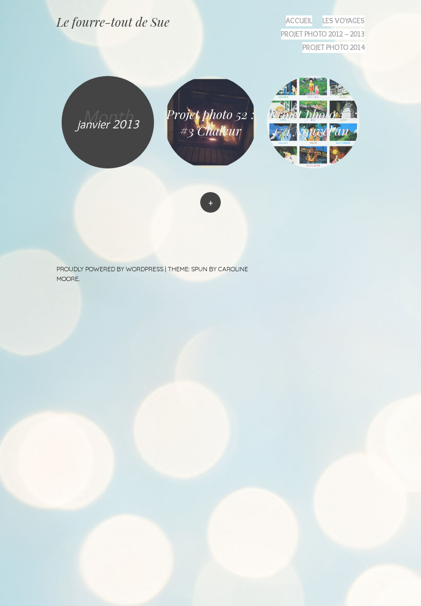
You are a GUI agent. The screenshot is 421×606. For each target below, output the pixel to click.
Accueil (299, 20)
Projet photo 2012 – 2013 (323, 34)
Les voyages (343, 20)
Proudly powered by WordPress (109, 269)
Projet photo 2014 (333, 47)
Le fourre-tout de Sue (112, 21)
